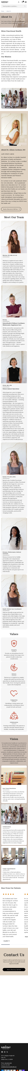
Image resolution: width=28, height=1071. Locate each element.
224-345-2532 (8, 1063)
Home (2, 11)
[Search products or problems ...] (25, 6)
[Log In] (19, 2)
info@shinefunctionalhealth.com (9, 1067)
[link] (14, 253)
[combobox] (14, 6)
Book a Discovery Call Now (10, 209)
